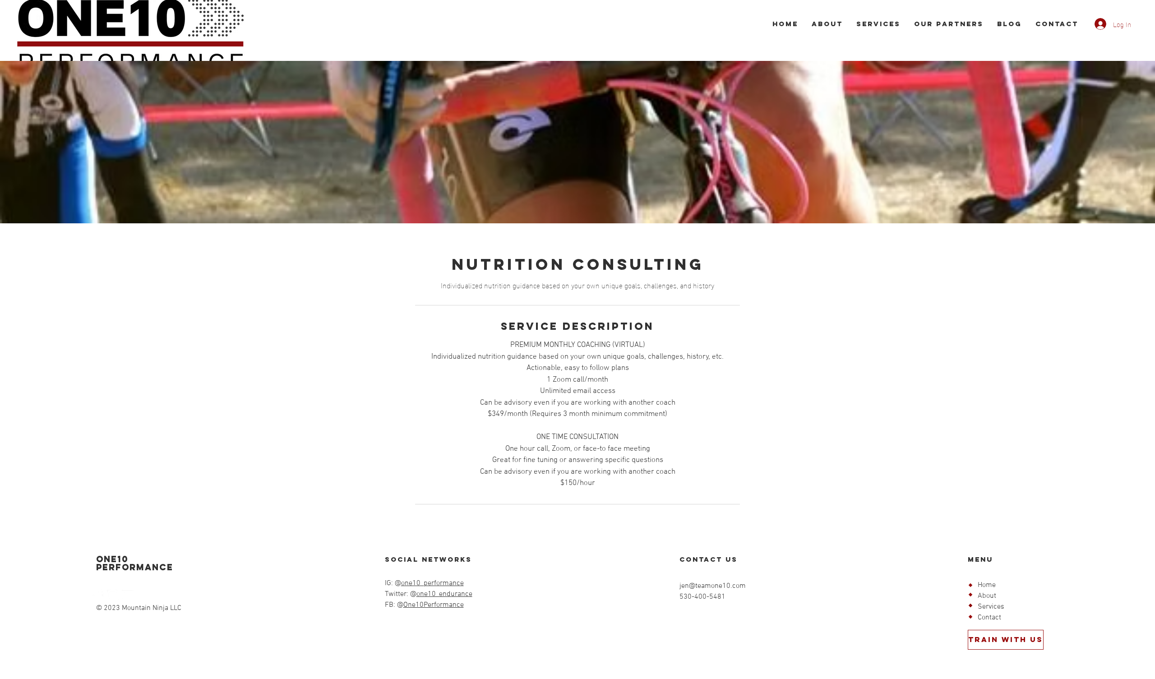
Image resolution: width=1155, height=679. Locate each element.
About (987, 595)
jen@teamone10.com (712, 586)
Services (991, 606)
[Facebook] (98, 595)
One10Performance (433, 605)
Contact (989, 617)
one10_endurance (444, 594)
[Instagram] (113, 595)
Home (987, 585)
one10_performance (432, 583)
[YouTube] (128, 595)
